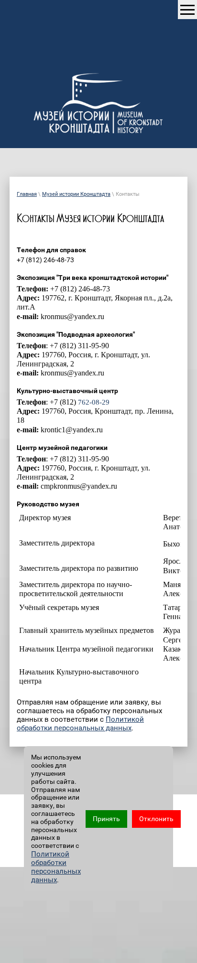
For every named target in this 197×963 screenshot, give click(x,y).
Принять (106, 819)
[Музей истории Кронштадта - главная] (98, 105)
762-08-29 (93, 402)
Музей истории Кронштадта (76, 194)
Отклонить (156, 819)
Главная (27, 194)
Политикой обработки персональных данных (80, 723)
